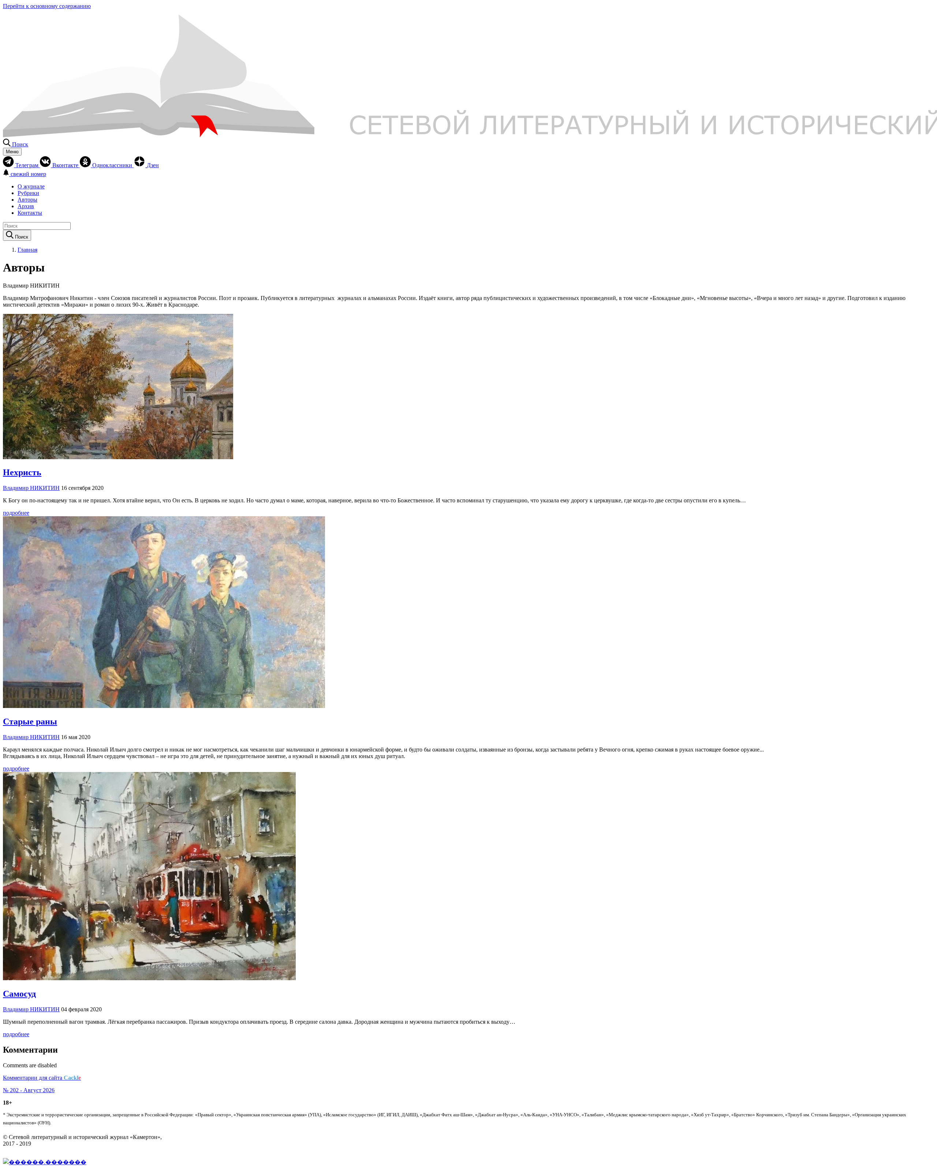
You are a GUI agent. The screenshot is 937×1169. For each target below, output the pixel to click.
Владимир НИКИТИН (31, 488)
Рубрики (28, 193)
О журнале (31, 186)
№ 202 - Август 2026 (29, 1090)
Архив (26, 206)
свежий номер (28, 174)
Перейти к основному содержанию (47, 6)
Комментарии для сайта (42, 1078)
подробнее (16, 513)
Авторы (27, 199)
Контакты (30, 213)
